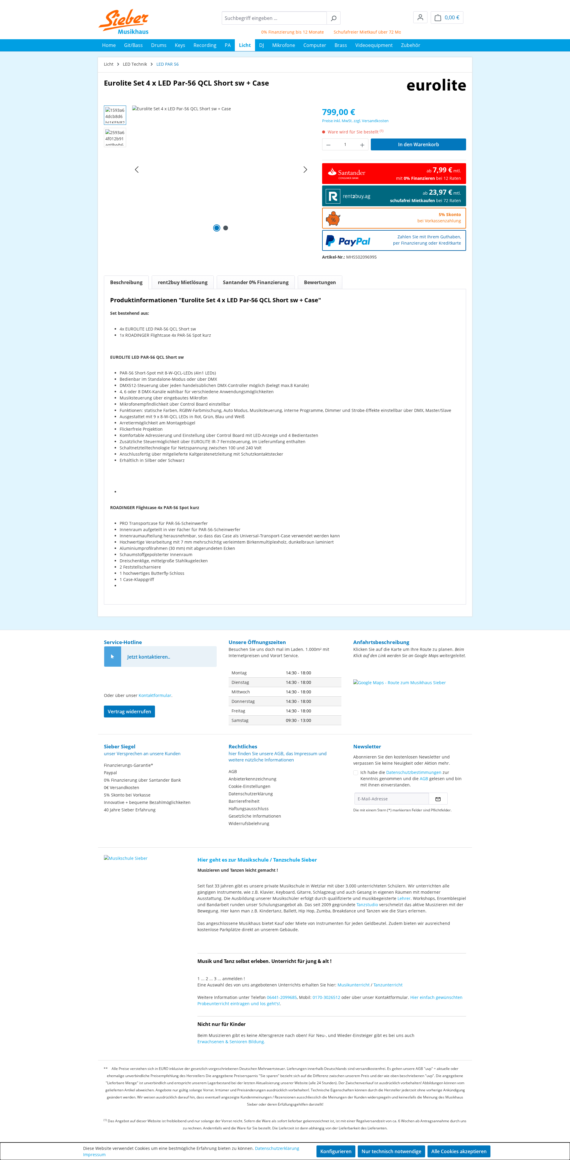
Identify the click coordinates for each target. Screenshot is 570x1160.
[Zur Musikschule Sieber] (126, 854)
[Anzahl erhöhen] (362, 144)
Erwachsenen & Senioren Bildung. (231, 1041)
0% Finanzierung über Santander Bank (142, 780)
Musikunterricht (354, 985)
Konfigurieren (336, 1151)
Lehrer (404, 898)
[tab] (126, 282)
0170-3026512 (326, 997)
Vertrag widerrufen (129, 711)
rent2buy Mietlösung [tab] (183, 282)
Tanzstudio (367, 904)
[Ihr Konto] (420, 17)
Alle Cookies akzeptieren (459, 1151)
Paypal (110, 772)
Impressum (94, 1154)
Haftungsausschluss (249, 808)
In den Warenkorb (418, 144)
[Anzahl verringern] (328, 144)
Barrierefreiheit (244, 801)
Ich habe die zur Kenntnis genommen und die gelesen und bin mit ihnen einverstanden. (411, 778)
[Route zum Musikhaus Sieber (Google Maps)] (409, 694)
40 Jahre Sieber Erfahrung (130, 810)
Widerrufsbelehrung (249, 823)
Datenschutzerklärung (251, 794)
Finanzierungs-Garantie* (128, 765)
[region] (207, 169)
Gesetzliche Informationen (255, 816)
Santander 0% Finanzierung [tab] (256, 282)
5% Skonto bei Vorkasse (127, 795)
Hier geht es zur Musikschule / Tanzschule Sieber (257, 859)
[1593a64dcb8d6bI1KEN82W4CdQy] (221, 169)
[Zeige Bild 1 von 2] (216, 228)
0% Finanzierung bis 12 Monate (277, 32)
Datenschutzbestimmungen (413, 772)
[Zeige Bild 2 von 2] (225, 228)
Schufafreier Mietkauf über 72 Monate (356, 32)
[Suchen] (334, 18)
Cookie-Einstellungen (249, 786)
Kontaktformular (155, 695)
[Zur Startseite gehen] (123, 21)
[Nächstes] (305, 169)
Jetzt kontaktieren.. (148, 657)
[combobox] (274, 18)
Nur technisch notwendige (391, 1151)
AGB (233, 771)
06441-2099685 (282, 997)
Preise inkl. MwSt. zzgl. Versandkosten (355, 120)
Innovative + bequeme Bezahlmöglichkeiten (147, 802)
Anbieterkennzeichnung (252, 779)
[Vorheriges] (136, 169)
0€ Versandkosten (121, 787)
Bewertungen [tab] (320, 282)
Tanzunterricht (388, 985)
